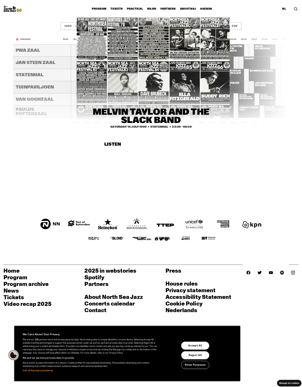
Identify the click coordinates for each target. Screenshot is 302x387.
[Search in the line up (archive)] (296, 8)
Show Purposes (195, 364)
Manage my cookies (289, 383)
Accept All (195, 345)
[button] (13, 355)
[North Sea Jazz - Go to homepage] (12, 8)
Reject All (195, 355)
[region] (127, 353)
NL (284, 8)
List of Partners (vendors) (38, 370)
